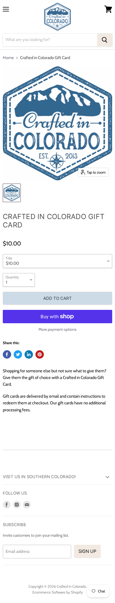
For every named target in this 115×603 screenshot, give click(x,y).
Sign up (87, 551)
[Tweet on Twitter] (18, 354)
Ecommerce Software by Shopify (57, 592)
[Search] (104, 39)
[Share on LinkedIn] (29, 354)
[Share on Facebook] (7, 354)
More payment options (57, 329)
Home (8, 57)
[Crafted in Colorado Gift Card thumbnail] (11, 193)
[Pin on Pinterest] (39, 354)
